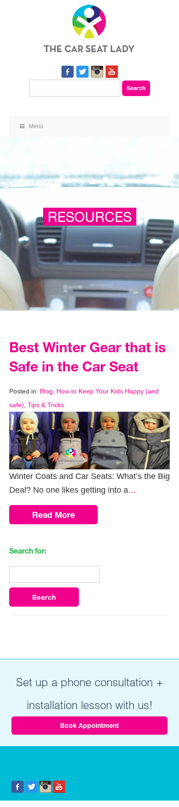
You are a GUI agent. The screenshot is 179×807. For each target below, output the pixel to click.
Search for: (27, 550)
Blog (46, 391)
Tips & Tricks (46, 405)
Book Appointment (89, 725)
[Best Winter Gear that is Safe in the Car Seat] (89, 418)
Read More (53, 515)
